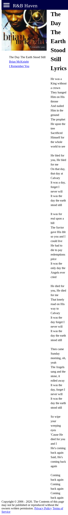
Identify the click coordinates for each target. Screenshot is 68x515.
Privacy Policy (43, 508)
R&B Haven (25, 5)
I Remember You (19, 66)
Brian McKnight (19, 61)
